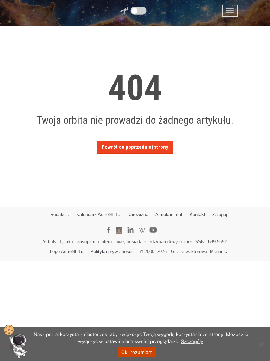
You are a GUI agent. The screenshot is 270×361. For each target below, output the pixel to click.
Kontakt (197, 214)
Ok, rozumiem (137, 352)
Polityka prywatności (111, 251)
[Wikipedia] (142, 225)
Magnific (218, 251)
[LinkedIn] (130, 225)
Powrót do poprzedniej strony (135, 147)
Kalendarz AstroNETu (98, 214)
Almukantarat (168, 214)
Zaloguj (219, 214)
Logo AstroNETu (66, 251)
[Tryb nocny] (139, 11)
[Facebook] (108, 225)
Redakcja (59, 214)
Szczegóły (192, 341)
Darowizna (137, 214)
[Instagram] (119, 227)
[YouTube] (156, 224)
